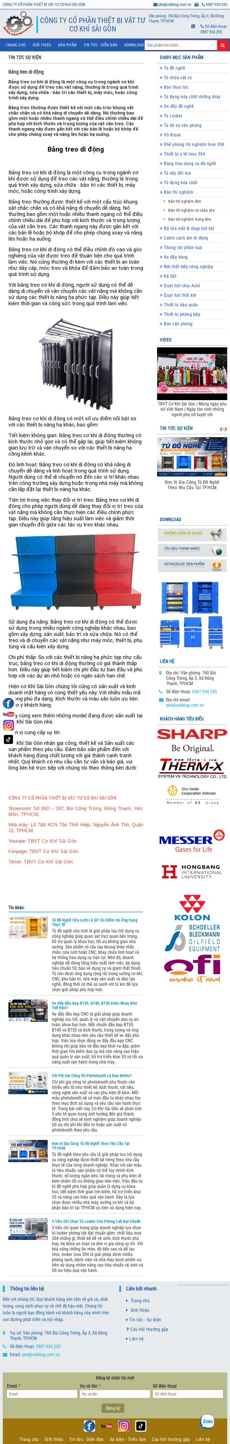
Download (134, 45)
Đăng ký (113, 1408)
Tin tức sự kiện (176, 428)
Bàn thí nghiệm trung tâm (189, 219)
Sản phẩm (67, 45)
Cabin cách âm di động (185, 238)
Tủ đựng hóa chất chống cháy (192, 96)
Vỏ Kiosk (172, 135)
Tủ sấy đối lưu (177, 173)
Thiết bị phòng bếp (182, 314)
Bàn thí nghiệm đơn (184, 201)
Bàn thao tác (176, 87)
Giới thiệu (42, 45)
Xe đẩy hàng (175, 257)
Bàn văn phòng (178, 324)
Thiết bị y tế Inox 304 (184, 154)
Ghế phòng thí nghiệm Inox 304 (193, 144)
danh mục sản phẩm (182, 57)
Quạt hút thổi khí (180, 295)
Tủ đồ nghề (174, 68)
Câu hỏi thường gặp (149, 1329)
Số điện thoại (165, 1386)
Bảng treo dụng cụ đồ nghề (189, 163)
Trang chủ (16, 45)
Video (166, 340)
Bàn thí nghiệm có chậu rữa (191, 210)
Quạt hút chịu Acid (181, 285)
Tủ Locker (173, 115)
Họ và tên (90, 1386)
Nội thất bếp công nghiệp (188, 266)
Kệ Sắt (170, 276)
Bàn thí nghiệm (178, 192)
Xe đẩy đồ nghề (178, 106)
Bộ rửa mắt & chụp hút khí (189, 228)
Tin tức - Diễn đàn (101, 45)
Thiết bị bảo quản (180, 304)
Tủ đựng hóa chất (180, 182)
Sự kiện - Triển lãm (128, 1439)
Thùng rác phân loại (183, 247)
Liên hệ (136, 1339)
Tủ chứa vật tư (177, 77)
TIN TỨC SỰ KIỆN (25, 57)
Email (13, 1386)
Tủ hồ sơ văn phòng (182, 125)
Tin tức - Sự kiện (144, 1319)
